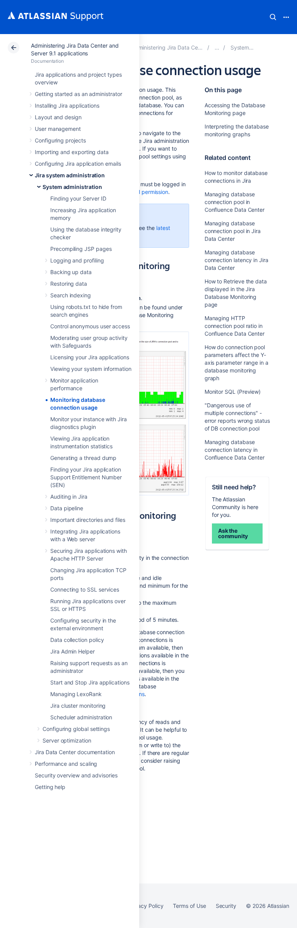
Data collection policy (77, 639)
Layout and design (58, 117)
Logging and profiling (77, 260)
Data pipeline (66, 508)
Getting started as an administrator (78, 94)
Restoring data (68, 283)
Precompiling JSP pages (80, 248)
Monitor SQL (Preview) (233, 391)
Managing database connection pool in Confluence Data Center (235, 202)
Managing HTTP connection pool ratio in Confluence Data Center (235, 326)
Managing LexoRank (76, 694)
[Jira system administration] (217, 47)
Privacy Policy (145, 905)
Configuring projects (60, 140)
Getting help (50, 787)
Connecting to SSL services (84, 589)
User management (58, 128)
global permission (146, 192)
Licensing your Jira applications (89, 357)
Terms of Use (189, 905)
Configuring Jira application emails (78, 163)
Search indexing (70, 295)
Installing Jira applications (67, 105)
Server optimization (67, 740)
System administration (72, 187)
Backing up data (71, 272)
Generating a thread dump (83, 458)
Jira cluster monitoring (78, 705)
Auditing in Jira (68, 496)
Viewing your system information (90, 368)
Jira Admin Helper (72, 651)
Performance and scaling (66, 763)
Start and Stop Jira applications (90, 682)
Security (226, 905)
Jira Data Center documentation (75, 752)
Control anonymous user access (90, 326)
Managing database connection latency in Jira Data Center (236, 260)
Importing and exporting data (72, 152)
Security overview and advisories (76, 775)
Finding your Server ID (78, 198)
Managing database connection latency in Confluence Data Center (235, 450)
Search (273, 17)
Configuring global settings (76, 729)
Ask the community (233, 533)
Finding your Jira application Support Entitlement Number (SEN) (86, 477)
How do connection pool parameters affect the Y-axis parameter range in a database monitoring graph (236, 362)
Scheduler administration (81, 717)
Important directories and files (87, 519)
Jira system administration (70, 175)
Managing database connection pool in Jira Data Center (233, 231)
